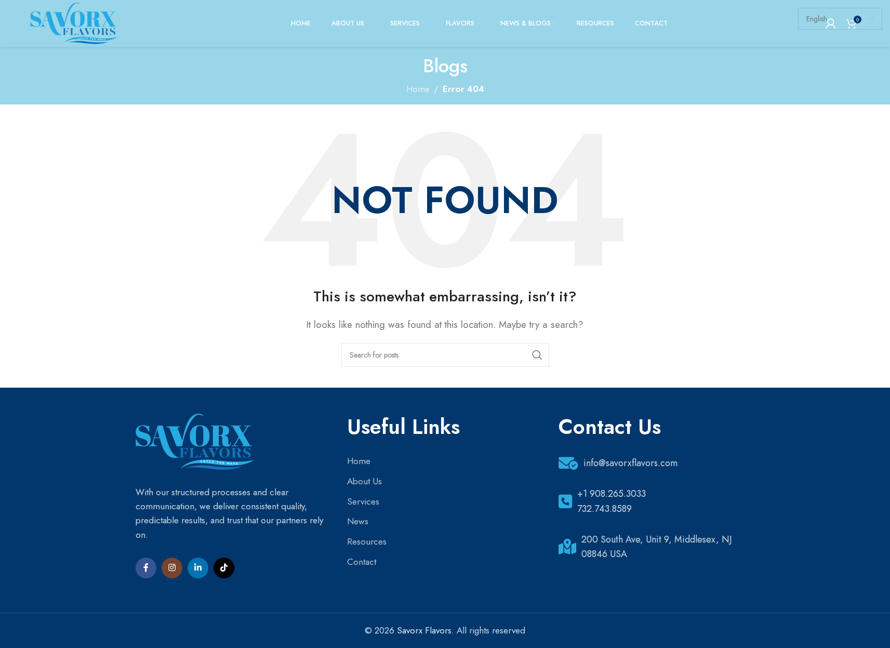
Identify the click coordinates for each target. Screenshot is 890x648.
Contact (361, 562)
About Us (364, 481)
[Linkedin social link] (198, 568)
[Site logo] (73, 22)
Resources (367, 541)
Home (358, 461)
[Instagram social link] (172, 568)
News (357, 521)
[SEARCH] (537, 355)
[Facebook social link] (146, 568)
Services (363, 501)
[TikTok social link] (224, 568)
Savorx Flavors (424, 630)
